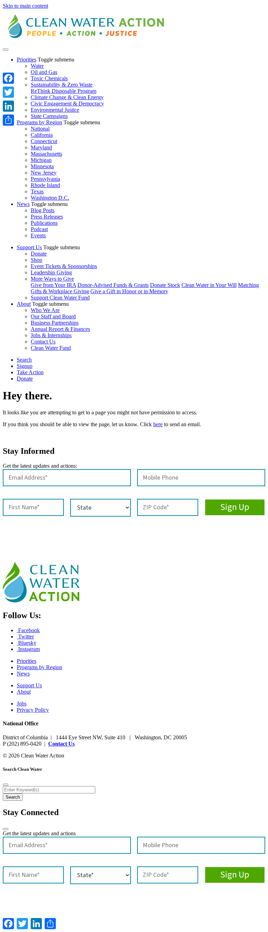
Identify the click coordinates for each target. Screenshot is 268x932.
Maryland (41, 147)
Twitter (25, 636)
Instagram (28, 649)
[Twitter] (8, 92)
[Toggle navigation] (5, 50)
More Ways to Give (52, 279)
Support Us (29, 247)
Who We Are (45, 310)
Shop (36, 260)
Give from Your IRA (53, 285)
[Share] (8, 120)
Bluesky (26, 643)
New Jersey (44, 173)
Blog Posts (42, 210)
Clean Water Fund (51, 348)
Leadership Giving (51, 272)
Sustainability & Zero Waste (61, 85)
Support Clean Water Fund (60, 298)
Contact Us (43, 342)
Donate (39, 254)
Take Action (30, 372)
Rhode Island (45, 185)
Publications (44, 223)
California (42, 135)
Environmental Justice (55, 110)
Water (37, 66)
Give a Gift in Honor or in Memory (129, 291)
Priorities (26, 59)
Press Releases (47, 217)
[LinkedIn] (8, 106)
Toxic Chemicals (49, 78)
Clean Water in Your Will (209, 285)
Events (38, 235)
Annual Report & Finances (60, 329)
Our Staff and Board (53, 316)
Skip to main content (25, 6)
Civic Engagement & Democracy (67, 103)
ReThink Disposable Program (63, 91)
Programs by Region (39, 122)
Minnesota (42, 166)
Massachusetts (46, 154)
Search (24, 360)
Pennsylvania (45, 179)
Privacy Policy (33, 710)
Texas (37, 191)
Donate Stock (165, 285)
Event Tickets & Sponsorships (64, 266)
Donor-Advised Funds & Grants (113, 285)
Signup (24, 366)
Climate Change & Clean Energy (67, 97)
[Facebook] (8, 78)
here (158, 424)
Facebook (28, 630)
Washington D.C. (50, 198)
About (24, 304)
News (23, 204)
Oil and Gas (44, 72)
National (40, 129)
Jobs (22, 704)
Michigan (41, 160)
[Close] (5, 785)
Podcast (39, 229)
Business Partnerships (55, 323)
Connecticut (44, 141)
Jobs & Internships (51, 335)
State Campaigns (49, 116)
